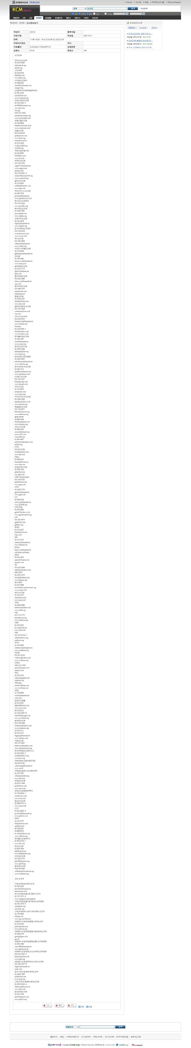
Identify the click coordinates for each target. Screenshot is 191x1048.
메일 (146, 2)
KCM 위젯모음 (122, 1037)
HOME (22, 23)
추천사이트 (97, 1037)
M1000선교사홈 (158, 2)
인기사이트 (109, 1037)
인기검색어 (86, 1037)
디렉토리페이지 (72, 1037)
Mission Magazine (174, 2)
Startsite (129, 2)
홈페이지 (53, 1037)
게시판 (138, 2)
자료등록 (144, 8)
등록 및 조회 (136, 1037)
